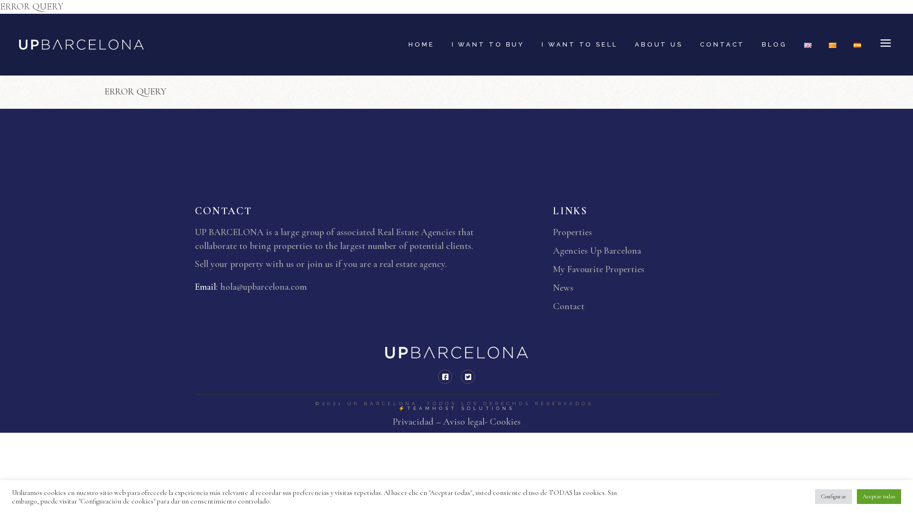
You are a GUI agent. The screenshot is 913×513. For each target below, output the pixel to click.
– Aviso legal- (461, 422)
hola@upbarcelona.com (263, 287)
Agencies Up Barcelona (597, 250)
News (563, 288)
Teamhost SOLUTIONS (461, 408)
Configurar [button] (833, 496)
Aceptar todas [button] (879, 496)
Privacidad (414, 422)
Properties (572, 232)
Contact (568, 306)
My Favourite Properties (598, 269)
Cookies (504, 422)
